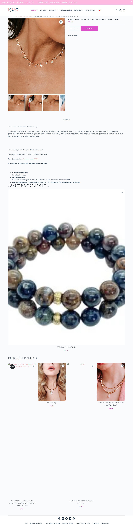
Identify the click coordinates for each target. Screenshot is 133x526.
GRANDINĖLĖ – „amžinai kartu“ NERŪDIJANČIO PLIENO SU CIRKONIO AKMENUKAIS (22, 503)
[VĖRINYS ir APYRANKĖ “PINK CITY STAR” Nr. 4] (81, 431)
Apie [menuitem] (26, 523)
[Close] (131, 1)
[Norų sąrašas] (117, 10)
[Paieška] (120, 10)
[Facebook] (59, 518)
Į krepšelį (89, 28)
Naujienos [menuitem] (95, 523)
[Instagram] (63, 518)
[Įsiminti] (122, 192)
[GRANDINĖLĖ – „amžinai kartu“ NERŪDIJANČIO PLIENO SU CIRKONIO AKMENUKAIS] (22, 431)
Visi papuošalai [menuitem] (90, 10)
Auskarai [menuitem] (43, 10)
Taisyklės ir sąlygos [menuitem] (53, 523)
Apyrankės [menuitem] (52, 10)
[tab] (66, 120)
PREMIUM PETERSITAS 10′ (66, 347)
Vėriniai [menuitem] (33, 10)
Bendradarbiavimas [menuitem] (36, 523)
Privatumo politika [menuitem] (83, 523)
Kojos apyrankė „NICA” (30, 159)
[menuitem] (100, 10)
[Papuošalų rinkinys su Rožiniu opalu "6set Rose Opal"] (111, 382)
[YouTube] (70, 518)
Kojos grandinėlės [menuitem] (66, 10)
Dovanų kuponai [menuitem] (68, 523)
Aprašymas (66, 120)
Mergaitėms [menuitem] (77, 10)
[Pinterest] (66, 518)
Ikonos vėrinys (52, 403)
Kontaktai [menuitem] (105, 523)
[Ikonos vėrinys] (52, 382)
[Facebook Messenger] (74, 518)
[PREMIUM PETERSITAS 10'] (66, 267)
